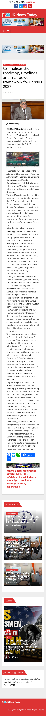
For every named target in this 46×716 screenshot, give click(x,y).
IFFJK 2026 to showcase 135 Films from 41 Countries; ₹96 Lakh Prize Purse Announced (22, 547)
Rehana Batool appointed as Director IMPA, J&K (21, 472)
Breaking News (8, 65)
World (9, 637)
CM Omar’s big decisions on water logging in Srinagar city (21, 576)
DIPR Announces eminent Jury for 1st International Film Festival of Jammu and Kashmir (22, 520)
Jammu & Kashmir (20, 65)
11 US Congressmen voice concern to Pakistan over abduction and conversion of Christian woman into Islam (22, 647)
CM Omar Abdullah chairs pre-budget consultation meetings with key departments (21, 481)
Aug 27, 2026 (13, 657)
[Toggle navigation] (7, 31)
